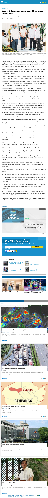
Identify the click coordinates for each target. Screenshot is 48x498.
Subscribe (44, 2)
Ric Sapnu (5, 408)
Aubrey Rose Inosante (7, 446)
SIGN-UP (37, 246)
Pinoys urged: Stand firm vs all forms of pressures (16, 483)
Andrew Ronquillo (6, 332)
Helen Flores (5, 485)
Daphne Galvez (5, 17)
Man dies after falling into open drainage (13, 406)
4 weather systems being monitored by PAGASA (15, 330)
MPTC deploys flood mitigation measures (13, 368)
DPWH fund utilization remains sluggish (13, 444)
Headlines (5, 8)
